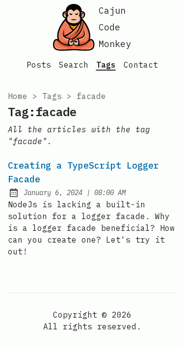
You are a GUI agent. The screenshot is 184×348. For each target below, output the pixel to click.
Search (73, 65)
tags (52, 96)
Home (17, 96)
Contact (141, 65)
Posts (38, 65)
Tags (106, 65)
